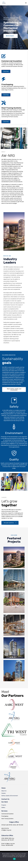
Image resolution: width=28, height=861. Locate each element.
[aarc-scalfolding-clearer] (14, 746)
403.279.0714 (5, 828)
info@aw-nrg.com (6, 830)
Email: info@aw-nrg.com (8, 843)
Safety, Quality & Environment (9, 795)
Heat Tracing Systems (7, 818)
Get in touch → (10, 36)
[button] (14, 389)
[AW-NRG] (3, 2)
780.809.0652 (9, 845)
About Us (3, 791)
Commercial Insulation (7, 813)
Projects (3, 805)
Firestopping (4, 816)
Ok (14, 858)
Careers (3, 793)
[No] (26, 856)
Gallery (3, 807)
